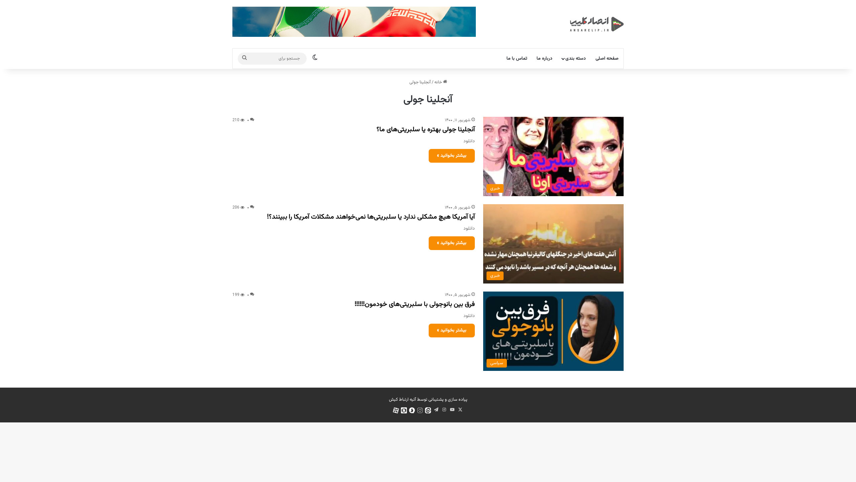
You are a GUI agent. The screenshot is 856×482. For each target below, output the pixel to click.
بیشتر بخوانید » (451, 155)
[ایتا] (428, 410)
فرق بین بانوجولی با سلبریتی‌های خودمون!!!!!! (415, 304)
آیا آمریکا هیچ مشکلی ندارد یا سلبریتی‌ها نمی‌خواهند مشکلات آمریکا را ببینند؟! (371, 217)
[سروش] (412, 410)
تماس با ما (517, 58)
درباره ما (544, 58)
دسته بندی (575, 58)
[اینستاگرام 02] (420, 410)
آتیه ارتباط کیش (402, 399)
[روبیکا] (404, 410)
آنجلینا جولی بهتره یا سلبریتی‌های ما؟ (426, 129)
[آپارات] (396, 410)
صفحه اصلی (607, 58)
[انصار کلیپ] (597, 24)
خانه (438, 82)
